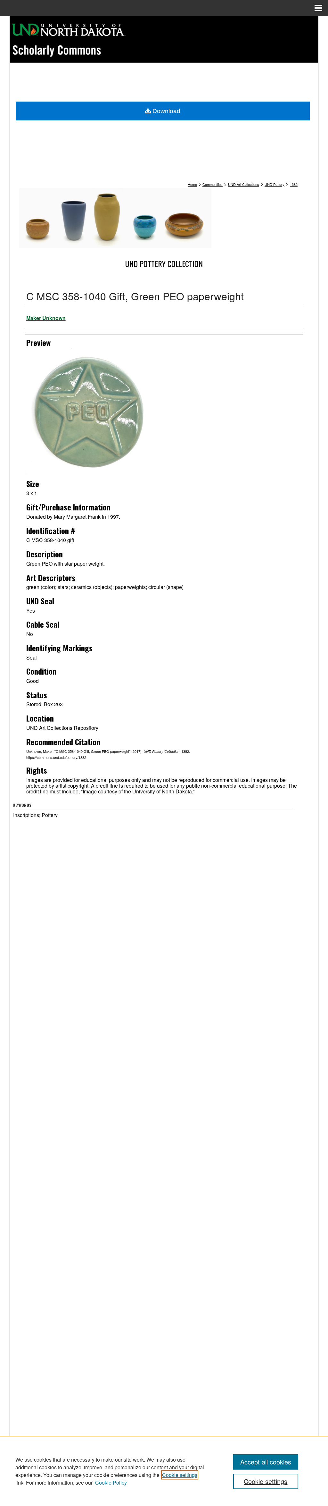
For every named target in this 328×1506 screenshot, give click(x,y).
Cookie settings (179, 1475)
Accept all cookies (265, 1461)
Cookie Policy (111, 1482)
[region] (164, 1471)
